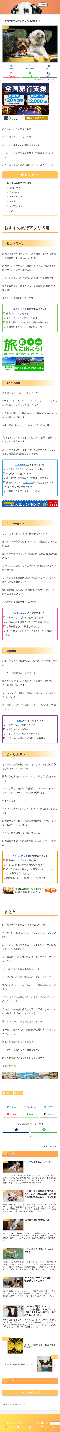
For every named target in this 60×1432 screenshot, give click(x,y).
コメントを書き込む (30, 1392)
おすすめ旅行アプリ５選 (19, 183)
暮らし (19, 1093)
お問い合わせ (45, 1423)
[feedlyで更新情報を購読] (44, 1129)
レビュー (8, 1093)
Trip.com (14, 192)
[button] (54, 705)
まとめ (10, 211)
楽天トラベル (16, 187)
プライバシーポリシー (16, 1423)
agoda (12, 201)
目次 (27, 174)
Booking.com (16, 196)
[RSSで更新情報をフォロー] (30, 1137)
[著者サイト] (16, 1129)
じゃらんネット (17, 205)
